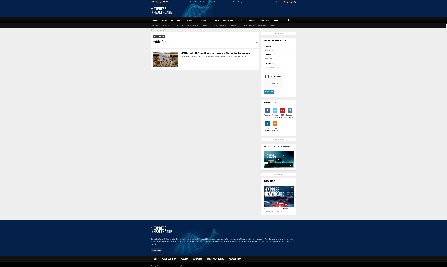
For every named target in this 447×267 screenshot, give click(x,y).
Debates (215, 20)
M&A (215, 25)
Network (226, 2)
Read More (156, 250)
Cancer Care (206, 25)
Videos (251, 20)
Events (241, 20)
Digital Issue (181, 2)
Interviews (175, 20)
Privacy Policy (237, 2)
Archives (246, 2)
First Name (267, 46)
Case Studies (228, 20)
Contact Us (197, 259)
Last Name (267, 55)
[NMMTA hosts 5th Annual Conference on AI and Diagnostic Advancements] (165, 59)
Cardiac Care (178, 25)
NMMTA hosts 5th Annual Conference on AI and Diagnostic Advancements (215, 53)
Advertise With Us (192, 2)
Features (189, 20)
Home (173, 2)
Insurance (223, 25)
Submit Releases (214, 2)
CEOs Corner (202, 20)
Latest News (155, 25)
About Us (203, 2)
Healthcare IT (236, 25)
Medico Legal (262, 25)
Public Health (249, 25)
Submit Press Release (215, 259)
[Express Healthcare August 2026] (279, 196)
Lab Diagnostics (192, 25)
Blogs (164, 20)
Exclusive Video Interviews (278, 146)
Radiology (166, 25)
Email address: (269, 63)
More (272, 25)
